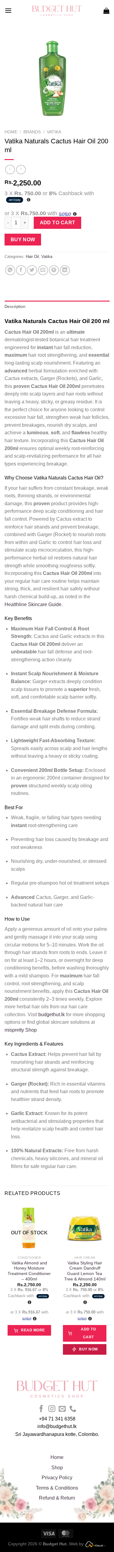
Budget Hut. (55, 1543)
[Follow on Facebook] (41, 1409)
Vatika (54, 132)
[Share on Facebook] (21, 270)
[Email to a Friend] (43, 270)
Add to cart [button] (88, 1333)
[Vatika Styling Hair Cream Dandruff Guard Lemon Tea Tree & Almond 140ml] (84, 1228)
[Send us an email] (62, 1409)
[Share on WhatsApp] (10, 270)
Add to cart (57, 222)
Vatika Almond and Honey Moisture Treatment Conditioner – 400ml (29, 1271)
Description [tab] (15, 306)
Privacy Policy (57, 1477)
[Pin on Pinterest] (54, 270)
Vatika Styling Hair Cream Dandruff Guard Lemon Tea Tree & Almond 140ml (84, 1271)
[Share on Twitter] (32, 270)
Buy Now (88, 1349)
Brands (32, 132)
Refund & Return (57, 1497)
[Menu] (8, 10)
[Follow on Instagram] (51, 1409)
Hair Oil (32, 256)
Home (11, 132)
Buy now (23, 239)
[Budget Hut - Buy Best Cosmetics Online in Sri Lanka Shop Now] (57, 10)
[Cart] (106, 10)
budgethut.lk (51, 1014)
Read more (33, 1330)
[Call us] (72, 1409)
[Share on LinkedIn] (65, 270)
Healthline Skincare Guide (33, 604)
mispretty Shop (21, 1030)
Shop (57, 1467)
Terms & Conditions (57, 1487)
